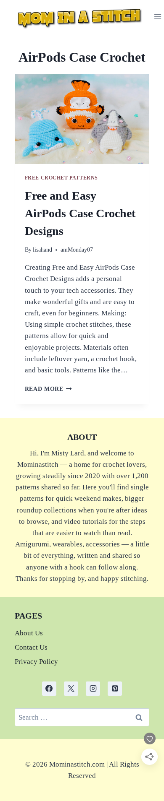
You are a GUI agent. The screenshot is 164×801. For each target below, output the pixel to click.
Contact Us (31, 647)
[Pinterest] (115, 688)
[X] (71, 688)
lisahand (42, 250)
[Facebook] (49, 688)
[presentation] (82, 119)
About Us (29, 633)
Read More (48, 389)
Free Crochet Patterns (61, 178)
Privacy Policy (36, 662)
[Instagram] (93, 688)
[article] (82, 770)
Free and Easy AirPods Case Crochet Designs (80, 213)
